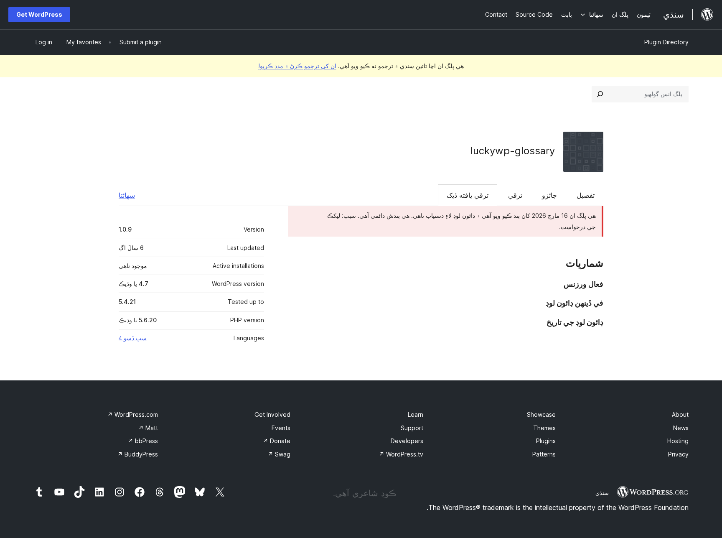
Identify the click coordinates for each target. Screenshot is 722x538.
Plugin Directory (666, 42)
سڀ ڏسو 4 (133, 338)
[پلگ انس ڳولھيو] (600, 94)
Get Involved (272, 414)
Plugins (546, 440)
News (681, 427)
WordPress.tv (401, 454)
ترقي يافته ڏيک (467, 195)
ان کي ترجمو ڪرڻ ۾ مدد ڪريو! (297, 65)
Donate (276, 440)
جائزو (549, 195)
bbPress (143, 440)
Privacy (678, 454)
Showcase (541, 414)
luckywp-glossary (512, 151)
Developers (407, 440)
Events (281, 427)
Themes (544, 427)
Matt (148, 427)
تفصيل (586, 195)
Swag (279, 454)
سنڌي (602, 493)
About (680, 414)
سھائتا (127, 195)
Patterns (544, 454)
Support (412, 427)
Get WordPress (39, 14)
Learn (415, 414)
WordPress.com (132, 414)
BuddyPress (137, 454)
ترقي (515, 195)
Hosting (678, 440)
